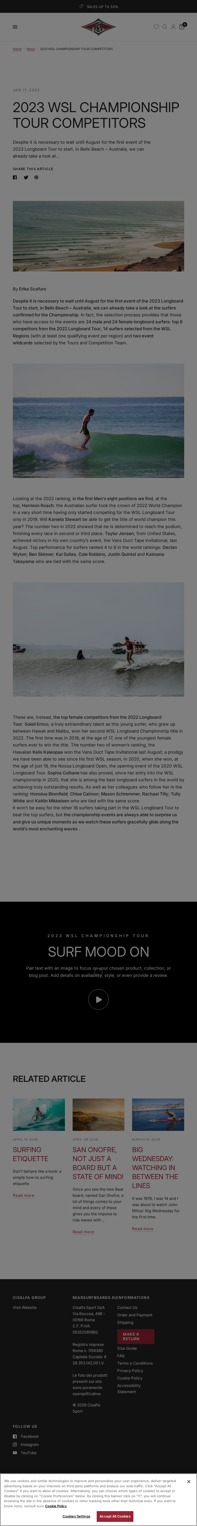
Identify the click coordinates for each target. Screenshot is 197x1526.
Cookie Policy (56, 1506)
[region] (98, 1499)
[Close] (188, 1481)
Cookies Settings (76, 1516)
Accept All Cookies (115, 1516)
